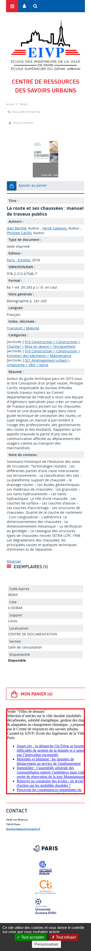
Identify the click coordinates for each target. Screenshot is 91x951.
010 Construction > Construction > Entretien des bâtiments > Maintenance (43, 353)
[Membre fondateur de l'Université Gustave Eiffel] (45, 906)
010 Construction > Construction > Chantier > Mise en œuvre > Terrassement (43, 344)
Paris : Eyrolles (18, 260)
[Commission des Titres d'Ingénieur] (45, 887)
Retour (24, 104)
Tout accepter (32, 937)
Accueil (10, 104)
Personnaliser (46, 944)
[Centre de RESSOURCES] (45, 45)
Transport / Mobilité (23, 328)
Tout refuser (65, 937)
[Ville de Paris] (45, 848)
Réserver (14, 561)
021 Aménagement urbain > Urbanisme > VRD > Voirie (38, 362)
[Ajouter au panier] (12, 186)
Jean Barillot (16, 228)
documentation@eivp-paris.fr (23, 829)
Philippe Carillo (19, 232)
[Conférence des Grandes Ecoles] (45, 868)
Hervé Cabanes (54, 228)
